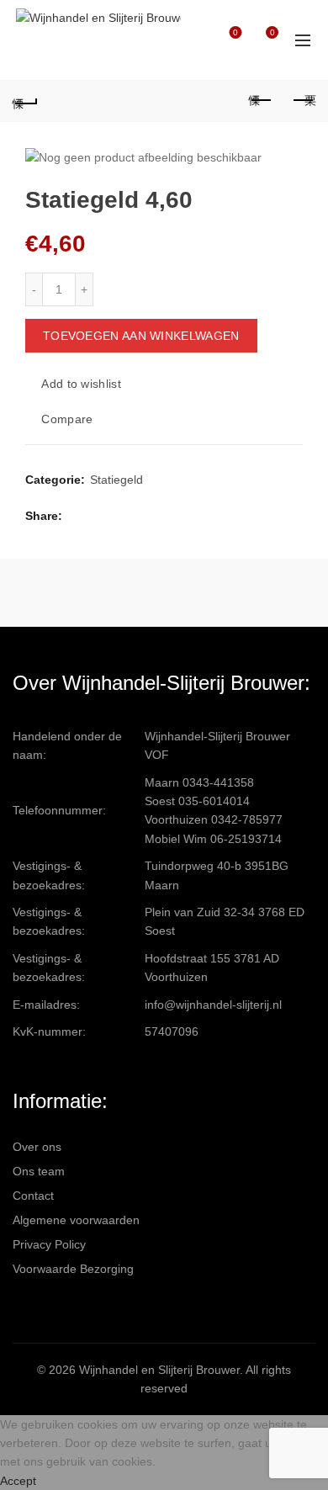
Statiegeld (116, 479)
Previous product (261, 101)
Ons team (39, 1171)
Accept (18, 1480)
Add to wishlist (81, 384)
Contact (33, 1195)
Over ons (37, 1146)
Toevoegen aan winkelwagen (141, 335)
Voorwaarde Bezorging (73, 1268)
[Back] (25, 101)
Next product (303, 101)
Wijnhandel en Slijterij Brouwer (159, 1369)
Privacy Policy (49, 1244)
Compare (67, 420)
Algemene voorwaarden (76, 1220)
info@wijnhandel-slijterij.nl (213, 1004)
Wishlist (235, 32)
